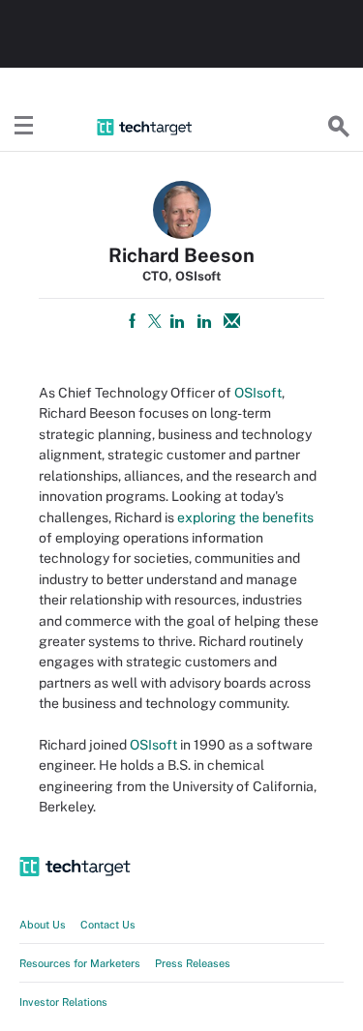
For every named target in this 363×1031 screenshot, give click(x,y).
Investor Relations (63, 1002)
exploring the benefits (245, 517)
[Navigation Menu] (24, 127)
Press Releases (192, 963)
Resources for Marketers (79, 963)
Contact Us (108, 924)
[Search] (339, 127)
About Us (42, 924)
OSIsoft (258, 392)
